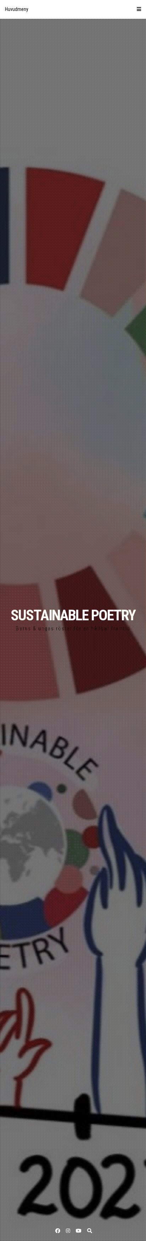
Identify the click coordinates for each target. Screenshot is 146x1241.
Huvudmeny (16, 9)
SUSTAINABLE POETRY (73, 615)
